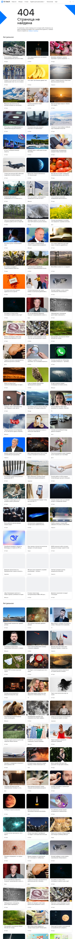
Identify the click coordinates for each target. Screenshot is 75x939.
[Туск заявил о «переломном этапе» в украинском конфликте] (37, 238)
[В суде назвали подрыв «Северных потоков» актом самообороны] (61, 378)
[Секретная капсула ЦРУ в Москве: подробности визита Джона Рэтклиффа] (14, 169)
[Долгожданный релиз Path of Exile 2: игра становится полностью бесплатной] (37, 448)
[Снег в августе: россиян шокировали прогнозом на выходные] (61, 192)
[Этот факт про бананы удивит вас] (37, 75)
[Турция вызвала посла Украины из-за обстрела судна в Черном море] (14, 425)
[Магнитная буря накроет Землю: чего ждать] (61, 99)
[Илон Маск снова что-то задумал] (61, 262)
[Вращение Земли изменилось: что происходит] (37, 169)
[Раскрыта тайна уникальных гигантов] (61, 611)
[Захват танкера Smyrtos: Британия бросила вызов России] (61, 75)
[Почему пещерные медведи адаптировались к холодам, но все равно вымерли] (37, 658)
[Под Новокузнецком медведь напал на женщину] (14, 851)
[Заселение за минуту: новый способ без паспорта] (37, 635)
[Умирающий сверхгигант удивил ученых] (14, 758)
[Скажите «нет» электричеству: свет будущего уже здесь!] (14, 402)
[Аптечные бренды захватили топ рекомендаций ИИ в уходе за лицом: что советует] (37, 681)
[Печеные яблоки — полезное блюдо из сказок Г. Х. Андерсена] (61, 681)
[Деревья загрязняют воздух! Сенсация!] (61, 588)
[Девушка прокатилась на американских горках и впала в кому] (14, 565)
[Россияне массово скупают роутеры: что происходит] (37, 122)
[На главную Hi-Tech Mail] (6, 1)
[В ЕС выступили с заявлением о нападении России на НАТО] (37, 192)
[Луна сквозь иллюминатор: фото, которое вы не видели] (14, 681)
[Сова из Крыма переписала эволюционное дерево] (37, 378)
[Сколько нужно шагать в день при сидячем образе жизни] (14, 875)
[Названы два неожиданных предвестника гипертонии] (61, 145)
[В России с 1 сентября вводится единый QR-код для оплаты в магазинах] (14, 122)
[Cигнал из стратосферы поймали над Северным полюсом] (61, 122)
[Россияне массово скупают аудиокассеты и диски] (14, 285)
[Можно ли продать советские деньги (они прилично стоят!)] (14, 332)
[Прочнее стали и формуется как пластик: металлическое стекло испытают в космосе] (37, 332)
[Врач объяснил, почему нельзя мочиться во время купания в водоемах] (37, 471)
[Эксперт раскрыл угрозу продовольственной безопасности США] (61, 565)
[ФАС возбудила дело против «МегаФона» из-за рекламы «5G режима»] (61, 658)
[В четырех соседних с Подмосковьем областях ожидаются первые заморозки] (14, 262)
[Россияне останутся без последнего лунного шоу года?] (14, 308)
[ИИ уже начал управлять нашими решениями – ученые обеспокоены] (37, 565)
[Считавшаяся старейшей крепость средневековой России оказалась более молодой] (37, 262)
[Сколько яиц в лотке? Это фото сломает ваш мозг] (14, 611)
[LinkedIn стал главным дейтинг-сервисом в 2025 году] (61, 705)
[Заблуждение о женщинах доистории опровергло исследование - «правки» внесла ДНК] (61, 308)
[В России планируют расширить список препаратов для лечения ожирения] (14, 635)
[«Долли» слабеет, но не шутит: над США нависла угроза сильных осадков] (37, 215)
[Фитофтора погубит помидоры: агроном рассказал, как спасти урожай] (61, 169)
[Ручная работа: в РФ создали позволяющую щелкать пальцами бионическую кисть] (61, 471)
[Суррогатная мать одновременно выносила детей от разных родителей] (14, 355)
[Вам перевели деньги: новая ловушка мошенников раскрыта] (37, 921)
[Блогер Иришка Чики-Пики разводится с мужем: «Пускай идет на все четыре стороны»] (61, 402)
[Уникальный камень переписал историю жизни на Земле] (61, 805)
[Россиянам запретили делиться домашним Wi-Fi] (14, 471)
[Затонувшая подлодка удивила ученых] (37, 758)
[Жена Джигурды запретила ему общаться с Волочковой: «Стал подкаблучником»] (37, 828)
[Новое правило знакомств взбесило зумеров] (61, 875)
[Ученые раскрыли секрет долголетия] (37, 99)
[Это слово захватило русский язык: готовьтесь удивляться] (61, 238)
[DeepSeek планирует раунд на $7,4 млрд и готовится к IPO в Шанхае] (14, 541)
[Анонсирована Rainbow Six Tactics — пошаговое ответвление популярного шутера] (37, 705)
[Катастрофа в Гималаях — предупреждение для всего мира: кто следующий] (14, 52)
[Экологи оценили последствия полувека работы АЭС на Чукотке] (14, 215)
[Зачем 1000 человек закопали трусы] (14, 805)
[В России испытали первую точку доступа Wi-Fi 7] (37, 495)
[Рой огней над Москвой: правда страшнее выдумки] (37, 781)
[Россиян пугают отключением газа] (14, 238)
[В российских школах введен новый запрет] (14, 518)
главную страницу (33, 31)
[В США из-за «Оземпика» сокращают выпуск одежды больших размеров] (37, 875)
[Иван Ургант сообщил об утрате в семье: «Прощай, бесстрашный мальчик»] (61, 758)
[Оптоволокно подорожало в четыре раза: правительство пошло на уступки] (37, 518)
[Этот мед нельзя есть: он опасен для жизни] (37, 52)
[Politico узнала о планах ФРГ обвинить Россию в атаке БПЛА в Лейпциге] (61, 518)
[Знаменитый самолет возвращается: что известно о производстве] (14, 192)
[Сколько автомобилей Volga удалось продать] (61, 425)
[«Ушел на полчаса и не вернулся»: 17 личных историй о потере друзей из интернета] (61, 851)
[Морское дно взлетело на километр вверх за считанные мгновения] (14, 99)
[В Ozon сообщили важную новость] (14, 145)
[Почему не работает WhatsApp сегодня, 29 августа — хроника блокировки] (61, 355)
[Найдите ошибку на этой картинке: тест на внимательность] (37, 355)
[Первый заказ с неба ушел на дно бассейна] (37, 145)
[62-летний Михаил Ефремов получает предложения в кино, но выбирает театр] (37, 308)
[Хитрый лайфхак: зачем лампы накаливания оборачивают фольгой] (61, 285)
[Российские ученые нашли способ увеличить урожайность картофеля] (14, 705)
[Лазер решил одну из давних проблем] (14, 658)
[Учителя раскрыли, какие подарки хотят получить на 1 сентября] (61, 448)
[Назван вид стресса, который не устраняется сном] (61, 635)
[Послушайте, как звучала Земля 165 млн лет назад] (61, 332)
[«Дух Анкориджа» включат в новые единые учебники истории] (14, 588)
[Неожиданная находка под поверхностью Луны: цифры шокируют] (37, 851)
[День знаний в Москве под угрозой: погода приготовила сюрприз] (61, 898)
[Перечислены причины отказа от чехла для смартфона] (37, 425)
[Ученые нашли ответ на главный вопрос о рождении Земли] (61, 495)
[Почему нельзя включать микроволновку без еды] (14, 828)
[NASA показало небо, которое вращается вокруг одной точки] (61, 541)
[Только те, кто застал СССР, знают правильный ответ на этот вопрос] (14, 75)
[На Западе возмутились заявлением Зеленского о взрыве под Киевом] (14, 781)
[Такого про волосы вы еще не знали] (61, 828)
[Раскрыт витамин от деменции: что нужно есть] (61, 921)
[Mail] (2, 1)
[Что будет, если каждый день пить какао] (37, 805)
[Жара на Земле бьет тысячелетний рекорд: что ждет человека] (14, 378)
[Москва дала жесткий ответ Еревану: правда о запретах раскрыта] (61, 781)
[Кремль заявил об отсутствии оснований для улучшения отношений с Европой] (14, 448)
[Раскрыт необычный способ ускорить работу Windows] (14, 495)
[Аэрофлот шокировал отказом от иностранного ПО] (14, 898)
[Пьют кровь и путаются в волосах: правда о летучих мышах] (37, 541)
